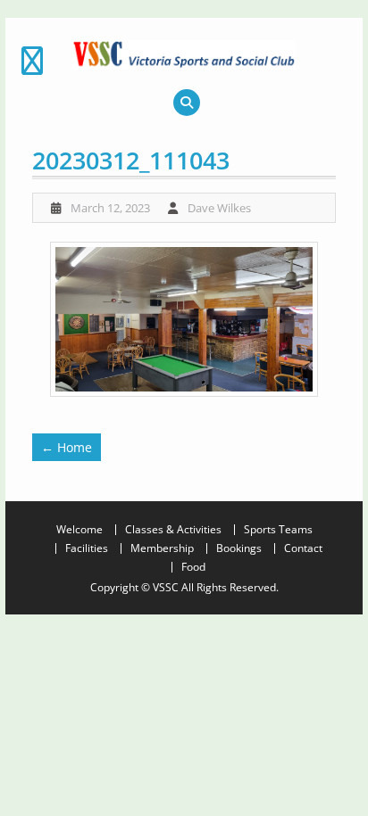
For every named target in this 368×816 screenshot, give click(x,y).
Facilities (86, 548)
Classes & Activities (173, 529)
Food (193, 567)
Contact (303, 548)
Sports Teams (278, 529)
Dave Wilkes (219, 208)
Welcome (79, 529)
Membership (162, 548)
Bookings (239, 548)
